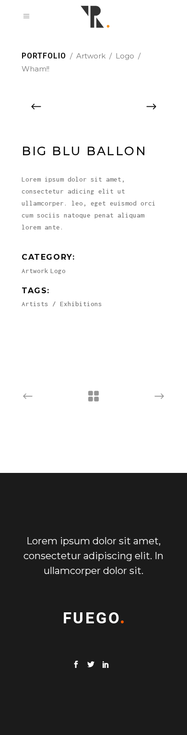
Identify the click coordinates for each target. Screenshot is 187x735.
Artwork (90, 55)
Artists (35, 304)
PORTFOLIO (44, 55)
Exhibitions (81, 304)
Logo (125, 55)
